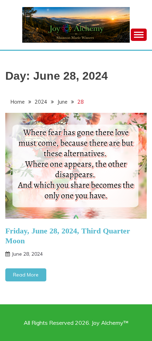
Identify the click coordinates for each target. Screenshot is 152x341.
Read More (26, 275)
